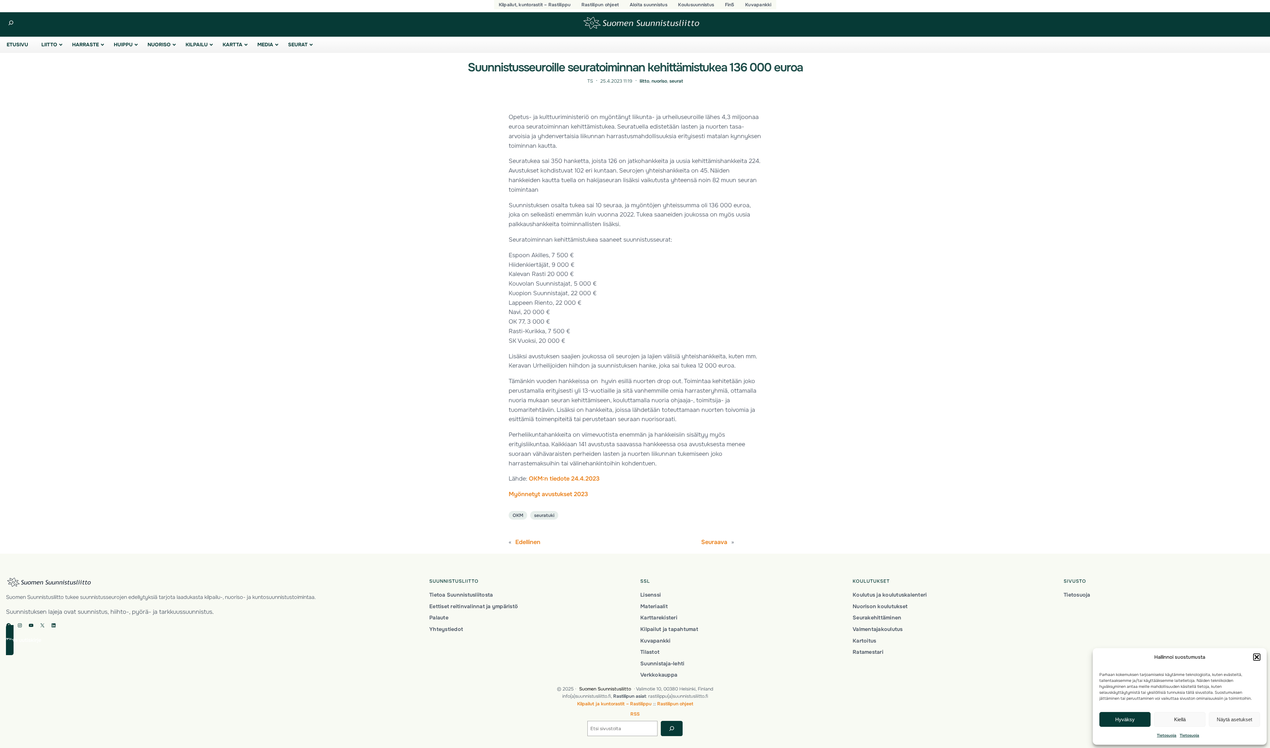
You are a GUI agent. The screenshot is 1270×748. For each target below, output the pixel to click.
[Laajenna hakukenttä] (10, 23)
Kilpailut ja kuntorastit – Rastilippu (614, 704)
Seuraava (714, 542)
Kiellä (1180, 719)
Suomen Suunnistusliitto (605, 689)
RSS (635, 714)
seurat (676, 81)
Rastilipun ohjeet (675, 704)
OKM (518, 515)
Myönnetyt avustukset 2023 (548, 494)
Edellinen (527, 542)
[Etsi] (671, 728)
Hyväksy (1125, 719)
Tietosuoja (1166, 735)
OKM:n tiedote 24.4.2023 (564, 478)
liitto (644, 81)
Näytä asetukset (1234, 719)
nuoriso (659, 81)
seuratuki (544, 515)
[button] (1256, 657)
